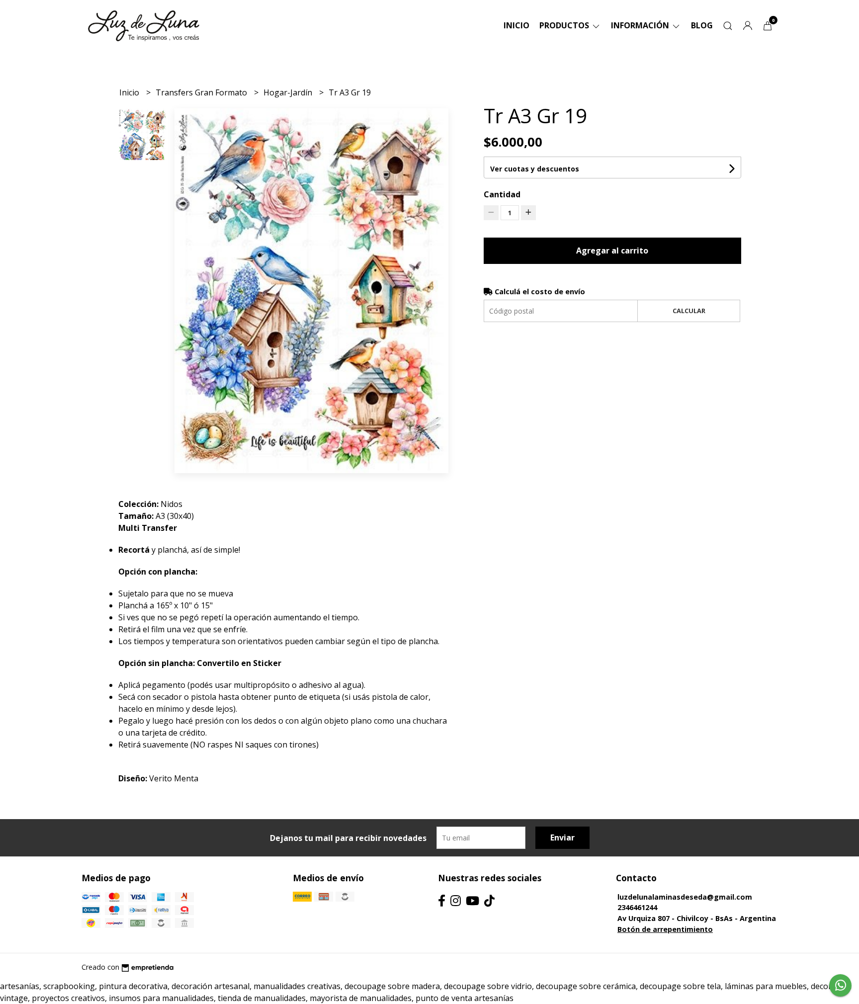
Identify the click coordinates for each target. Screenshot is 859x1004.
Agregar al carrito (612, 250)
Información (641, 25)
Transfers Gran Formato (202, 92)
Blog (702, 25)
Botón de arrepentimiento (665, 929)
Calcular (689, 310)
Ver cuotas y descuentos (534, 168)
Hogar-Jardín (288, 92)
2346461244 (637, 907)
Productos (565, 25)
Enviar (562, 837)
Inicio (516, 25)
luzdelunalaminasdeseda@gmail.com (684, 897)
